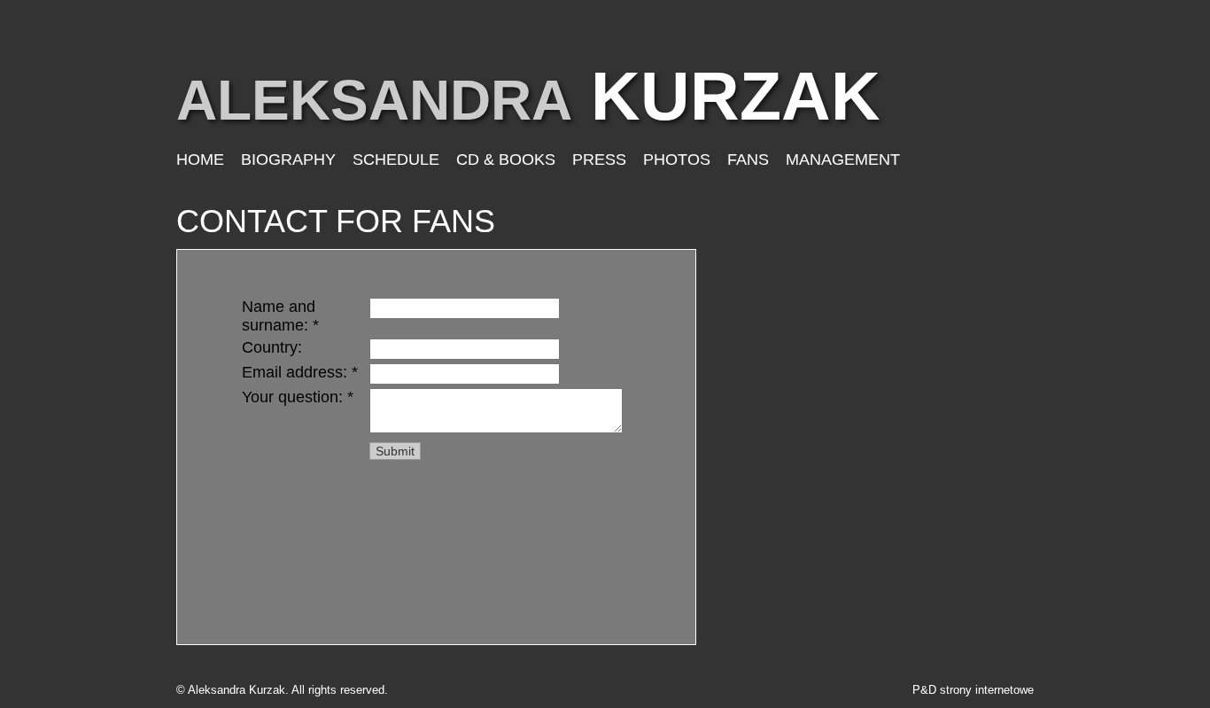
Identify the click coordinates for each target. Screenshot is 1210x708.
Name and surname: (280, 316)
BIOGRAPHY (288, 159)
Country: (272, 347)
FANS (748, 159)
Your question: (297, 397)
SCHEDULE (396, 159)
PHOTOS (676, 159)
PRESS (599, 159)
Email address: (300, 372)
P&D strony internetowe (973, 689)
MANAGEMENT (843, 159)
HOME (200, 159)
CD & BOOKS (505, 159)
